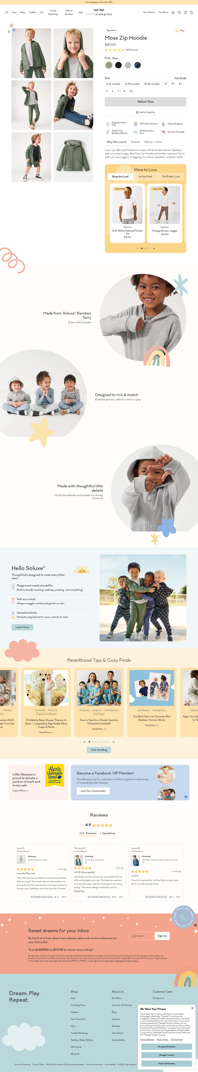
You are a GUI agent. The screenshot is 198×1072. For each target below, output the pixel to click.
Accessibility (118, 1040)
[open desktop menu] (7, 12)
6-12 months (113, 84)
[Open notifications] (185, 12)
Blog (114, 1012)
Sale (81, 12)
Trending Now (78, 1005)
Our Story (163, 12)
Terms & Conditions (22, 1064)
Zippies (74, 1012)
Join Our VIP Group (121, 1005)
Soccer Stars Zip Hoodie (94, 861)
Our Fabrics (149, 12)
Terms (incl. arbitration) (114, 961)
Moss (115, 58)
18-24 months (152, 84)
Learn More (22, 627)
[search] (179, 12)
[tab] (120, 176)
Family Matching (79, 1033)
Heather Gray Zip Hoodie (37, 861)
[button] (31, 53)
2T (165, 84)
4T (180, 84)
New (73, 998)
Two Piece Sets (78, 1019)
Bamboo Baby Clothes (82, 1040)
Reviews (116, 1026)
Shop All (75, 1054)
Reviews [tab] (88, 833)
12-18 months (132, 84)
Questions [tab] (107, 833)
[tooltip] (41, 897)
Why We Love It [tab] (116, 142)
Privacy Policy (132, 961)
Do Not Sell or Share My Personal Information (65, 1064)
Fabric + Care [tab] (153, 142)
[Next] (180, 872)
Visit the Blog (99, 750)
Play (73, 1026)
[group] (127, 213)
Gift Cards (76, 1047)
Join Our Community (93, 791)
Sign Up (162, 936)
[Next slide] (153, 248)
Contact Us (158, 998)
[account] (173, 12)
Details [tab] (135, 142)
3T (172, 84)
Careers (116, 1019)
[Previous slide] (84, 742)
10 (130, 91)
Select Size (146, 102)
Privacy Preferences (94, 1064)
